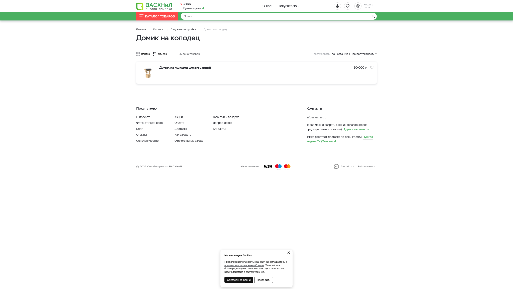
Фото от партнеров (149, 123)
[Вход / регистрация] (337, 6)
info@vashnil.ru (316, 117)
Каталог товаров (160, 16)
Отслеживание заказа (189, 140)
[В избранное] (372, 67)
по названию (340, 54)
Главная (141, 29)
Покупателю (287, 6)
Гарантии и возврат (226, 117)
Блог (139, 129)
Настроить (263, 280)
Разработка (347, 166)
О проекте (143, 117)
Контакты (219, 129)
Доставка (181, 129)
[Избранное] (347, 6)
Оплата (179, 123)
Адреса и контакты (356, 129)
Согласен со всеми (239, 280)
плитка (145, 54)
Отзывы (141, 134)
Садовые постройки (183, 29)
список (162, 54)
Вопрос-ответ (222, 123)
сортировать (322, 54)
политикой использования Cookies (244, 265)
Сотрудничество (147, 140)
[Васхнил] (154, 6)
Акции (179, 117)
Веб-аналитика (366, 166)
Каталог (158, 29)
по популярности (363, 54)
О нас (267, 6)
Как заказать (183, 134)
